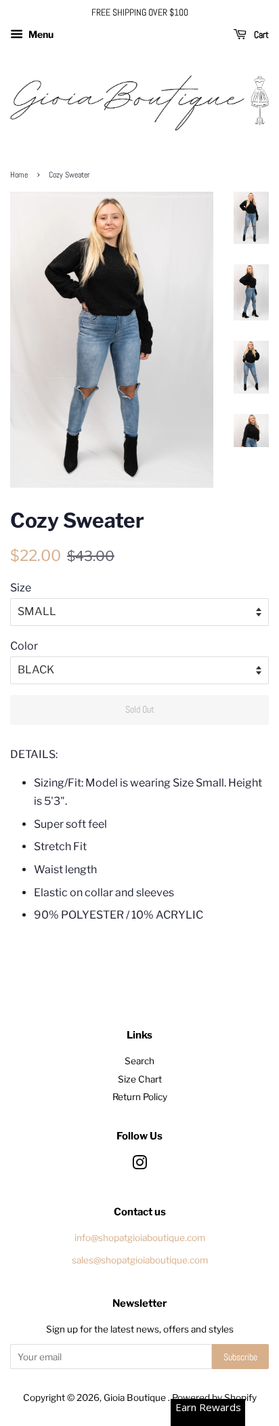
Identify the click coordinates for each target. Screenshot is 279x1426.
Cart (260, 34)
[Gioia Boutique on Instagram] (139, 1165)
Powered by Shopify (214, 1397)
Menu (39, 34)
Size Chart (140, 1079)
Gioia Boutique (136, 1397)
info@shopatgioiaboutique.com (139, 1237)
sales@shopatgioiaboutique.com (140, 1260)
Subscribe (240, 1357)
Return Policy (139, 1096)
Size (20, 587)
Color (24, 645)
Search (139, 1060)
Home (19, 174)
